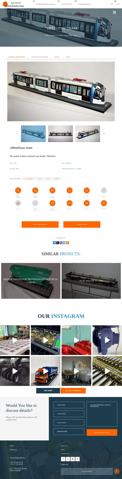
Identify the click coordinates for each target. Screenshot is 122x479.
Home (12, 446)
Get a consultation (40, 224)
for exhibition (29, 178)
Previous (18, 134)
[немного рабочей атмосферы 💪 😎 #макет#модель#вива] (15, 340)
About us (64, 446)
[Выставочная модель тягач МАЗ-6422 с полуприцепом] (46, 371)
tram (39, 178)
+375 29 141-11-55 (16, 462)
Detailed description (39, 57)
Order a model (82, 224)
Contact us (65, 453)
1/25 (48, 178)
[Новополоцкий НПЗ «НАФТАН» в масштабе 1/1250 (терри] (46, 340)
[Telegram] (64, 242)
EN (112, 4)
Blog (63, 449)
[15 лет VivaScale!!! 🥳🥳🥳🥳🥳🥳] (76, 371)
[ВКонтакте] (54, 242)
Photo (56, 57)
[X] (57, 242)
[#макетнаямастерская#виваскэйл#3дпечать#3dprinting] (15, 371)
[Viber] (61, 242)
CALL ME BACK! (87, 471)
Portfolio (13, 449)
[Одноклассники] (67, 242)
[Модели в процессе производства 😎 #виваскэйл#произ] (76, 340)
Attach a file (62, 431)
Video (68, 57)
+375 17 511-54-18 (16, 464)
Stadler (56, 178)
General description (16, 57)
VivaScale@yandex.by (17, 458)
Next (104, 134)
